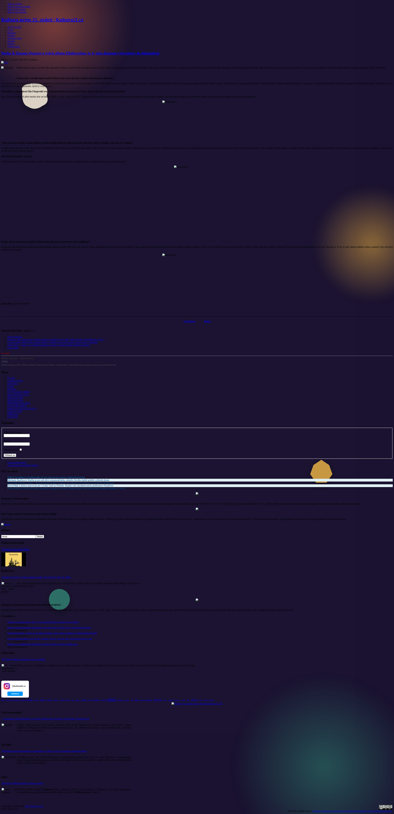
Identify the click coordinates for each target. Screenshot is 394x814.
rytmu (183, 700)
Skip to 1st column (16, 9)
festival (157, 699)
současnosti (120, 700)
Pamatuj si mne (11, 449)
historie (142, 700)
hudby (42, 700)
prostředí (170, 700)
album (67, 700)
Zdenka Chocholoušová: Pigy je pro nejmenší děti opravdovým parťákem (43, 622)
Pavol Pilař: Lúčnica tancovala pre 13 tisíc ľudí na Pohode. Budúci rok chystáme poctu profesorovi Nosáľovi (60, 485)
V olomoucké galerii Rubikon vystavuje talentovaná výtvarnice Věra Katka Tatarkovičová (45, 718)
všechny (55, 700)
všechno (17, 700)
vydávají (36, 700)
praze (132, 700)
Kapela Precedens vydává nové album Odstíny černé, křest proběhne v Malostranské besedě (52, 633)
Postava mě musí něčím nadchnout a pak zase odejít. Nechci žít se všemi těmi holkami (49, 627)
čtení (200, 700)
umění (23, 700)
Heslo (6, 441)
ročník (127, 700)
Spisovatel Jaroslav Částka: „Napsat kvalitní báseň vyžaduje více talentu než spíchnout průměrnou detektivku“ (60, 483)
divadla (96, 700)
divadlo (29, 700)
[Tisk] (4, 62)
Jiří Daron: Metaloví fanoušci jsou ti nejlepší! (23, 659)
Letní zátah (12, 347)
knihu (77, 700)
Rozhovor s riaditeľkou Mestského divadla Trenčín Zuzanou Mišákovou (42, 644)
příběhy (194, 700)
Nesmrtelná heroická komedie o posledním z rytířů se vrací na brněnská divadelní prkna (44, 751)
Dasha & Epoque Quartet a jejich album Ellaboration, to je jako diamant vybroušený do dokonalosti (80, 53)
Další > (207, 321)
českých (211, 700)
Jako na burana (14, 336)
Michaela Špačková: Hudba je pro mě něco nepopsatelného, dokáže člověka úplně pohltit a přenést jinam (58, 480)
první (164, 700)
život (3, 700)
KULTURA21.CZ (34, 806)
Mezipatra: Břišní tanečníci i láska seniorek (22, 783)
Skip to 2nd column (16, 12)
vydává (89, 700)
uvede (12, 700)
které (8, 700)
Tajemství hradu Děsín (15, 549)
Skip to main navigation (18, 6)
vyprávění (104, 700)
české (49, 700)
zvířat (206, 700)
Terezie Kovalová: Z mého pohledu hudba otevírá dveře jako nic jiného (36, 577)
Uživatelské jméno (13, 432)
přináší (62, 700)
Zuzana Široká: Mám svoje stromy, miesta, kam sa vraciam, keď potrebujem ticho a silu (49, 638)
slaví (187, 700)
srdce (72, 700)
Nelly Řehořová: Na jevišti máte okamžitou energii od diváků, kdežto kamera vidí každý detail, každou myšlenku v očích (66, 488)
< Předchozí (189, 321)
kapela (149, 700)
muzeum (177, 700)
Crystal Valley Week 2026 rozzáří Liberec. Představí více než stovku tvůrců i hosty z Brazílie (52, 342)
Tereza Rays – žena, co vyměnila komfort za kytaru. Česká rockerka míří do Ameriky (48, 345)
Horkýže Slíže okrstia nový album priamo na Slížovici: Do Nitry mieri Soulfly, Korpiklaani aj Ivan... (56, 339)
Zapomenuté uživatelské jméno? (23, 465)
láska (137, 700)
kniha (83, 700)
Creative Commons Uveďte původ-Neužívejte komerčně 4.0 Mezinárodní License (352, 811)
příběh (111, 699)
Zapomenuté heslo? (16, 462)
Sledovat (15, 694)
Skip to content (14, 3)
